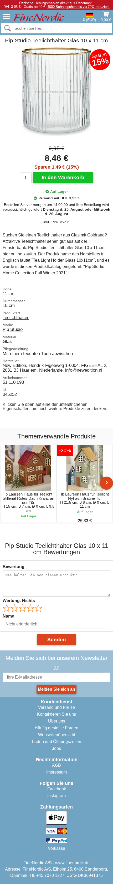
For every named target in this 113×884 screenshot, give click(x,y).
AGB (56, 765)
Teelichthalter (16, 317)
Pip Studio (13, 329)
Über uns (56, 721)
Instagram (56, 796)
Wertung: (19, 600)
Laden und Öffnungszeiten (56, 741)
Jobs (56, 748)
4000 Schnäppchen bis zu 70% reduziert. (78, 7)
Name (8, 616)
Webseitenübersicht (56, 735)
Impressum (56, 772)
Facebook (56, 789)
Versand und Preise (56, 707)
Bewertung (13, 566)
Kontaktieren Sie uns (56, 714)
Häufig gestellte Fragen (56, 728)
